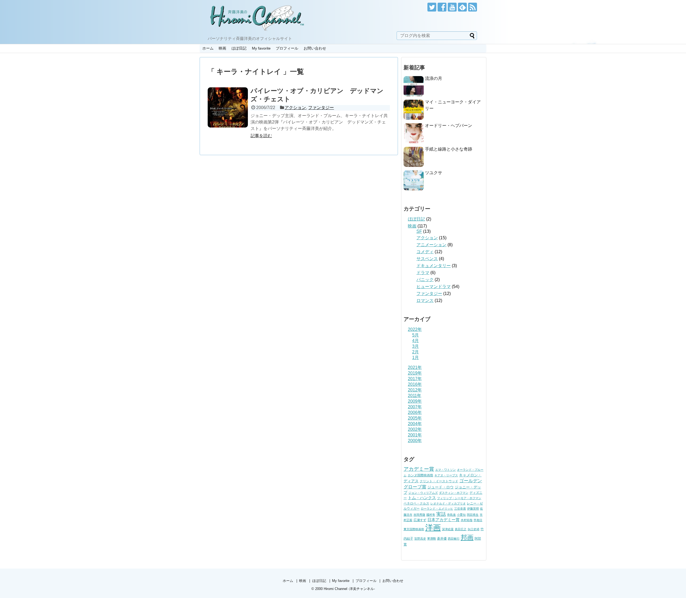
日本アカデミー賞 (443, 520)
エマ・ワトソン (445, 469)
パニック (425, 279)
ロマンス (425, 300)
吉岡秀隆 (419, 514)
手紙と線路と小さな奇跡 (448, 149)
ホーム (208, 48)
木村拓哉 (466, 520)
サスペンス (427, 258)
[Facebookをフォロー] (442, 7)
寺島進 (451, 514)
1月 (415, 357)
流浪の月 (433, 78)
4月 (415, 340)
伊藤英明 (473, 508)
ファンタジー (321, 107)
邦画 (467, 537)
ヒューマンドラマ (433, 286)
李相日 (478, 520)
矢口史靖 (473, 529)
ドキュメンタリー (433, 265)
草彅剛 (431, 538)
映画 (222, 48)
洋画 (433, 527)
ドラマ (422, 272)
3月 (415, 346)
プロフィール (287, 48)
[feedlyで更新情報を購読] (462, 7)
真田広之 (461, 529)
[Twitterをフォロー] (431, 7)
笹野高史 (420, 538)
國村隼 (430, 514)
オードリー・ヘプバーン (448, 125)
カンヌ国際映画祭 (420, 475)
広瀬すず (419, 520)
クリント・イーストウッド (439, 481)
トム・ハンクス (422, 497)
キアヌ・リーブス (446, 475)
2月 (415, 352)
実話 (441, 514)
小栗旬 (461, 514)
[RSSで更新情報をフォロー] (472, 7)
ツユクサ (433, 172)
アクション (295, 107)
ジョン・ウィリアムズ (423, 492)
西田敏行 (454, 538)
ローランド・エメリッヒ (437, 508)
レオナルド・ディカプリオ (448, 503)
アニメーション (431, 244)
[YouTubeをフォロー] (452, 7)
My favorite (261, 48)
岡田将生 (473, 514)
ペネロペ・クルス (416, 503)
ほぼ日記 (239, 48)
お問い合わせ (315, 48)
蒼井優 (442, 538)
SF (419, 231)
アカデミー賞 (419, 469)
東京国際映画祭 (414, 529)
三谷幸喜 (460, 508)
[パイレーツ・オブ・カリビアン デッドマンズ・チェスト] (228, 107)
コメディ (425, 251)
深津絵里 (448, 529)
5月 (415, 335)
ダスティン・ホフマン (453, 492)
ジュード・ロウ (440, 487)
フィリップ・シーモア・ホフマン (459, 498)
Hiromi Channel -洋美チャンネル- (349, 589)
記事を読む (261, 135)
